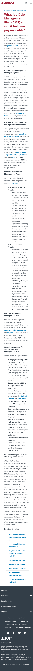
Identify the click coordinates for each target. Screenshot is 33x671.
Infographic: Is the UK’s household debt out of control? (17, 553)
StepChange (21, 330)
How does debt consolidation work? (16, 574)
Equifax (4, 590)
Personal (4, 596)
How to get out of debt (17, 564)
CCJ (13, 157)
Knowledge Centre (9, 10)
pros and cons (13, 183)
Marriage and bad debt (17, 560)
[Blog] (25, 632)
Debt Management (21, 10)
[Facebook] (13, 632)
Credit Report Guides (8, 606)
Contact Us (8, 627)
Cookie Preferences (10, 621)
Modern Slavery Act (12, 624)
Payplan (10, 333)
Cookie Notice (22, 618)
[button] (26, 3)
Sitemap (24, 624)
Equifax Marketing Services (23, 627)
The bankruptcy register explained (17, 580)
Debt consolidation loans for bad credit (17, 545)
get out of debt (12, 46)
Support (4, 612)
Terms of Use (24, 621)
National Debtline (10, 330)
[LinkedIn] (8, 632)
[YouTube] (19, 632)
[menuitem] (26, 3)
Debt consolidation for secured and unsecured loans (17, 537)
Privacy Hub (10, 618)
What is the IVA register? (17, 568)
